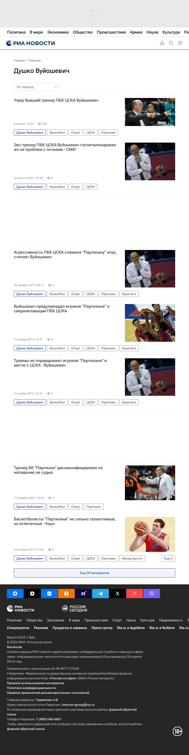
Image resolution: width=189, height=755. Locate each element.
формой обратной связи (25, 729)
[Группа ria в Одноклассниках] (66, 593)
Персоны (35, 60)
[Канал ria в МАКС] (15, 593)
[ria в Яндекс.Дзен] (32, 593)
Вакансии (14, 647)
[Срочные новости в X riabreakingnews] (134, 593)
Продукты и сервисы (70, 628)
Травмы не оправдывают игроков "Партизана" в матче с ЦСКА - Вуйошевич (60, 362)
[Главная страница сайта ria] (30, 43)
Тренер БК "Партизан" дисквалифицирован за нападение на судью (58, 470)
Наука (131, 620)
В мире (74, 620)
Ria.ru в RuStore (162, 628)
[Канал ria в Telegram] (100, 593)
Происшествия (96, 620)
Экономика (55, 620)
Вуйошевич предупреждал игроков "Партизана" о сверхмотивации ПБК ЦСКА (61, 308)
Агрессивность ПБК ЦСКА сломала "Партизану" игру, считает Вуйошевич (65, 254)
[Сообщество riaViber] (151, 593)
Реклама (41, 628)
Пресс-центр (102, 628)
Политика (14, 620)
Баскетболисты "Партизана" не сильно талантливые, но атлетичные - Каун (65, 521)
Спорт (117, 620)
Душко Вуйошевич (41, 71)
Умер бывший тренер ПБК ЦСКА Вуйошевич (56, 100)
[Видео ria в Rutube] (83, 593)
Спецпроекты (18, 628)
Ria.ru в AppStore (131, 628)
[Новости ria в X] (117, 593)
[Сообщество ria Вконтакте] (49, 593)
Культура (147, 620)
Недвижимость (171, 620)
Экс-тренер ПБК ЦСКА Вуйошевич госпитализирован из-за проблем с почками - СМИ (65, 147)
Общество (34, 620)
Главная (19, 60)
